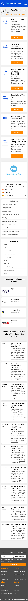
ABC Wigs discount (7, 218)
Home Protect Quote (9, 267)
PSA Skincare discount (8, 224)
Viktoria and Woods (8, 270)
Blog (2, 588)
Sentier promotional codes (10, 234)
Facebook (16, 585)
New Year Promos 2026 (20, 579)
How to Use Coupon (6, 593)
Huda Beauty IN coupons (17, 519)
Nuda (4, 247)
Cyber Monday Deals (19, 574)
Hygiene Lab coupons (8, 228)
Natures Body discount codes (10, 214)
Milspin (5, 273)
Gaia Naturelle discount (9, 204)
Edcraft (5, 260)
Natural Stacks (7, 257)
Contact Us (4, 577)
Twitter (16, 593)
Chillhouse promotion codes (10, 231)
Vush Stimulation (7, 251)
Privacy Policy (4, 590)
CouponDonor (9, 599)
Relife (5, 244)
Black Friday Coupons (19, 571)
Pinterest (16, 588)
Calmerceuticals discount (9, 221)
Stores (3, 574)
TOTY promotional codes (17, 359)
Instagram (16, 590)
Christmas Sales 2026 (19, 577)
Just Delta (6, 263)
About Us (3, 585)
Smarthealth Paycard (9, 254)
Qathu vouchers (7, 211)
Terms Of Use (4, 579)
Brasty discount (6, 208)
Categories (4, 571)
